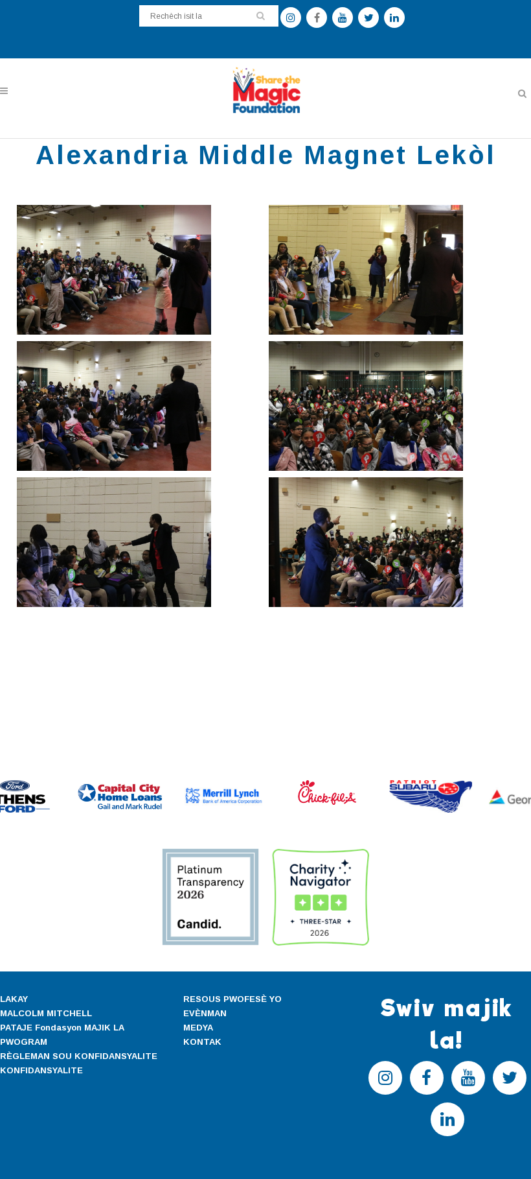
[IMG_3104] (391, 270)
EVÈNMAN (205, 1013)
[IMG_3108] (139, 270)
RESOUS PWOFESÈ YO (232, 999)
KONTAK (202, 1042)
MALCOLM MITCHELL (46, 1013)
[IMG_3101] (139, 406)
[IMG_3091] (139, 542)
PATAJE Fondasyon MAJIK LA (62, 1027)
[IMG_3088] (391, 542)
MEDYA (198, 1027)
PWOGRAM (23, 1042)
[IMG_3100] (391, 406)
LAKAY (14, 999)
